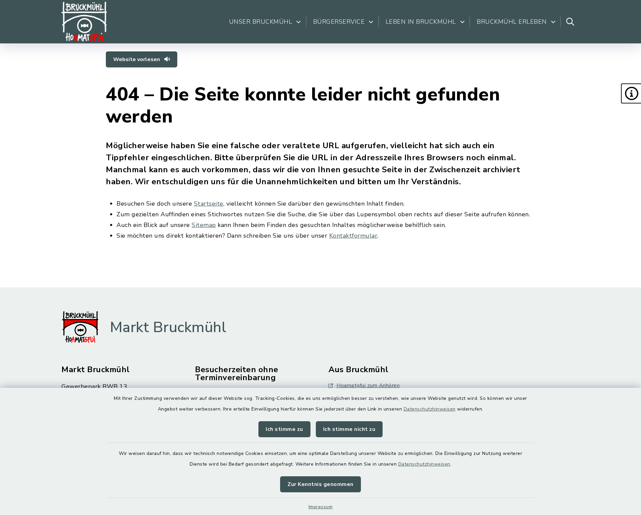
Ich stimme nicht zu (349, 429)
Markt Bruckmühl (168, 327)
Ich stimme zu (284, 429)
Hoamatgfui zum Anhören (368, 385)
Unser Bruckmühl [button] (260, 22)
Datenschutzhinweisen (430, 409)
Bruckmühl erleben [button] (512, 22)
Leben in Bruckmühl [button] (421, 22)
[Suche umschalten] (570, 21)
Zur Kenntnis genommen (320, 484)
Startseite (208, 204)
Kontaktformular (353, 236)
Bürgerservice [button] (339, 22)
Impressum (320, 507)
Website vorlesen (137, 59)
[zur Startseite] (84, 21)
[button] (631, 93)
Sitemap (204, 225)
